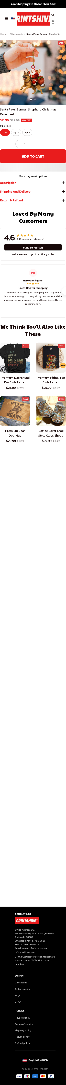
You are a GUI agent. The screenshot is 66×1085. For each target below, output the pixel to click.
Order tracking (22, 989)
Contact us (21, 982)
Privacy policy (22, 1018)
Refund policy (22, 1043)
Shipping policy (23, 1030)
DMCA (18, 1002)
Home (3, 34)
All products (16, 34)
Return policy (22, 1037)
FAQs (17, 995)
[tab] (31, 99)
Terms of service (24, 1024)
